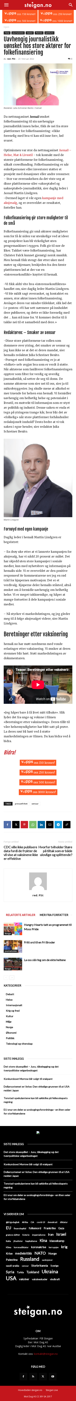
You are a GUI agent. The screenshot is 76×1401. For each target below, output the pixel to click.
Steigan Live (52, 1390)
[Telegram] (58, 824)
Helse (7, 33)
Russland (29, 1259)
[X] (16, 824)
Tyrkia (20, 1272)
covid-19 (41, 1222)
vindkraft (55, 1279)
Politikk (39, 33)
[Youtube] (52, 1376)
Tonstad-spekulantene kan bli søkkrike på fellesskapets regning (36, 1099)
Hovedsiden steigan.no (30, 1390)
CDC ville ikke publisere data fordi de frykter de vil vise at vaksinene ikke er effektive (21, 853)
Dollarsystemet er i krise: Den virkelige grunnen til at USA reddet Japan (37, 1088)
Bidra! (9, 752)
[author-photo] (38, 890)
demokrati (52, 1222)
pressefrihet (21, 803)
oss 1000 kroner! (62, 21)
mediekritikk (23, 1253)
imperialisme (38, 1234)
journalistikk (18, 33)
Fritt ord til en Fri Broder (39, 942)
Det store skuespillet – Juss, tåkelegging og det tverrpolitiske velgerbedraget (31, 1068)
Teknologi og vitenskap (19, 1043)
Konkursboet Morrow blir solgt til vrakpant (28, 1078)
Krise (9, 1253)
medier (30, 33)
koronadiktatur (21, 1247)
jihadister (18, 1241)
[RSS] (33, 1376)
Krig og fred (13, 1010)
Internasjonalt (14, 1005)
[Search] (71, 5)
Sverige (54, 1265)
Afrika (25, 1222)
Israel (61, 1234)
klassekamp (57, 1240)
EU (8, 1228)
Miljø (8, 1021)
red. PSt (11, 58)
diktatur (64, 1222)
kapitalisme (31, 1241)
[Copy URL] (66, 824)
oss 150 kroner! (25, 14)
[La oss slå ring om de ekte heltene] (13, 964)
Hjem (6, 27)
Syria (10, 1272)
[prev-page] (6, 977)
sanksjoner (47, 1260)
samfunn (49, 33)
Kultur (9, 1016)
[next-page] (12, 977)
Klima (8, 1247)
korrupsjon (54, 1247)
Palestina (12, 1259)
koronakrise (38, 1247)
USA (11, 1278)
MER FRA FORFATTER (54, 914)
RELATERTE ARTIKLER (20, 914)
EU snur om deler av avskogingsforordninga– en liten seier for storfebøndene (37, 1111)
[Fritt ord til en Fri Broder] (13, 946)
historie (26, 1235)
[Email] (49, 824)
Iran (51, 1234)
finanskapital (20, 1228)
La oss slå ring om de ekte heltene (45, 960)
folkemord (35, 1228)
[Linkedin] (41, 824)
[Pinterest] (24, 824)
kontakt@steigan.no (46, 1354)
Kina (43, 1240)
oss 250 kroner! (62, 14)
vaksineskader (39, 1279)
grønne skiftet (13, 1234)
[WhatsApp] (33, 824)
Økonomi (11, 1032)
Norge (8, 933)
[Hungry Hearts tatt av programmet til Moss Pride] (13, 929)
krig (64, 1247)
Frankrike (50, 1228)
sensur (35, 803)
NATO (40, 1253)
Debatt (10, 994)
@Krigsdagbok (12, 1222)
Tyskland (32, 1272)
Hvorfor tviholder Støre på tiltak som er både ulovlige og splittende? (55, 851)
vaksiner (24, 1279)
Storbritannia (39, 1265)
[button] (6, 5)
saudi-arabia (12, 1265)
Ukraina (50, 1271)
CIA (32, 1222)
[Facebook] (7, 824)
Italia (8, 1241)
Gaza (61, 1228)
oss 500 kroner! (25, 21)
